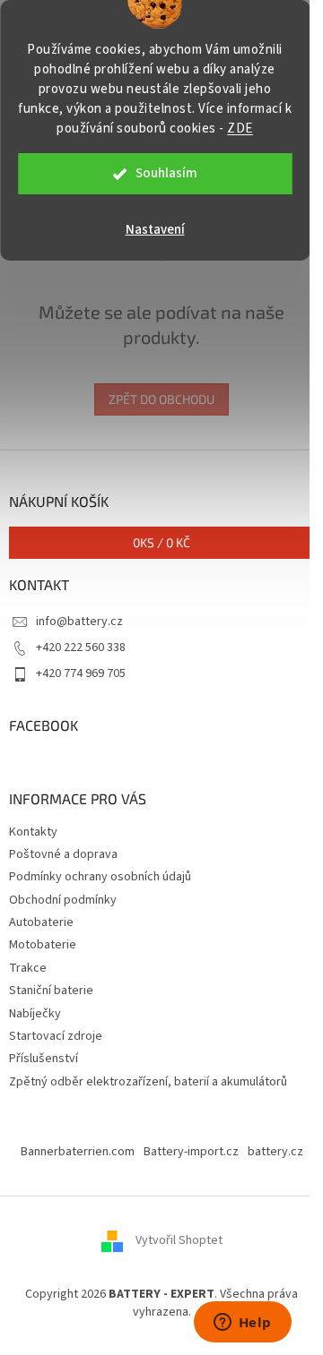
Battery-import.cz (191, 1152)
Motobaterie (42, 945)
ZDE (240, 128)
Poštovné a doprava (63, 854)
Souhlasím (166, 173)
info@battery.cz (79, 621)
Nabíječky (35, 1014)
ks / (161, 542)
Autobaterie (41, 922)
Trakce (28, 968)
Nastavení (155, 229)
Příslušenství (43, 1059)
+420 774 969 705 (81, 673)
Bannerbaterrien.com (78, 1152)
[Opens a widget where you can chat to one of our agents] (242, 1323)
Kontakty (33, 832)
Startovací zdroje (55, 1036)
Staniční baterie (51, 990)
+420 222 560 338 (81, 647)
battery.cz (275, 1152)
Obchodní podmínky (63, 900)
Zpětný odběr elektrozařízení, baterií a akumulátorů (148, 1082)
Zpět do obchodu (161, 399)
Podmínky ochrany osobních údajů (100, 877)
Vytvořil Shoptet (179, 1241)
